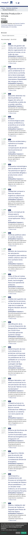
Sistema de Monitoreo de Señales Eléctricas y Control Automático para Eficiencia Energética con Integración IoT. (17, 434)
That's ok (23, 532)
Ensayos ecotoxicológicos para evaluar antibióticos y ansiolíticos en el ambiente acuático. (16, 123)
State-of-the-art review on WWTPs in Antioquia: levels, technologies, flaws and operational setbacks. (17, 280)
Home (3, 8)
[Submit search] (16, 3)
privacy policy (20, 530)
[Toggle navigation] (26, 3)
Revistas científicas (12, 8)
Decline (18, 532)
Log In (22, 3)
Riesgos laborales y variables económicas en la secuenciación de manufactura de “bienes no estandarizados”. (17, 384)
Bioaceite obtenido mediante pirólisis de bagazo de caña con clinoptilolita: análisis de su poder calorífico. (17, 100)
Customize (4, 532)
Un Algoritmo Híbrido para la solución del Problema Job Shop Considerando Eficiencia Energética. (17, 457)
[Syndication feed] (24, 40)
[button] (18, 3)
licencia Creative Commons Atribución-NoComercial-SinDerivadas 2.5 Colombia (13, 25)
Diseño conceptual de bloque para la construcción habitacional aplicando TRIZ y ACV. (16, 216)
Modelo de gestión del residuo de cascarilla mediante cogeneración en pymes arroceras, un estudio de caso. (17, 50)
